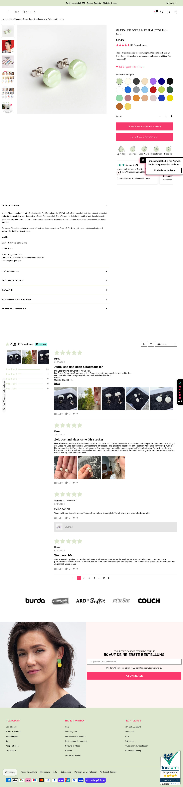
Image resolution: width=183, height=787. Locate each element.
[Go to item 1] (14, 357)
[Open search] (144, 344)
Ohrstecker (27, 19)
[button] (123, 45)
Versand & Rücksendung (16, 299)
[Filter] (151, 344)
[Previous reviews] (118, 173)
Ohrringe (17, 19)
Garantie (7, 290)
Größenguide (10, 271)
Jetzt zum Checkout (144, 137)
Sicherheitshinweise (14, 308)
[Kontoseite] (168, 12)
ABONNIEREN (134, 675)
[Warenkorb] (175, 12)
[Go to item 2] (29, 357)
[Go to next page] (109, 578)
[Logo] (25, 12)
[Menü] (7, 12)
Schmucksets (93, 228)
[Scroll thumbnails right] (45, 357)
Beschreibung (10, 205)
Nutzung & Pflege (12, 281)
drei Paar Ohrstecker (21, 231)
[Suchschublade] (161, 12)
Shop (10, 19)
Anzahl (119, 116)
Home (4, 19)
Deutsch (170, 3)
